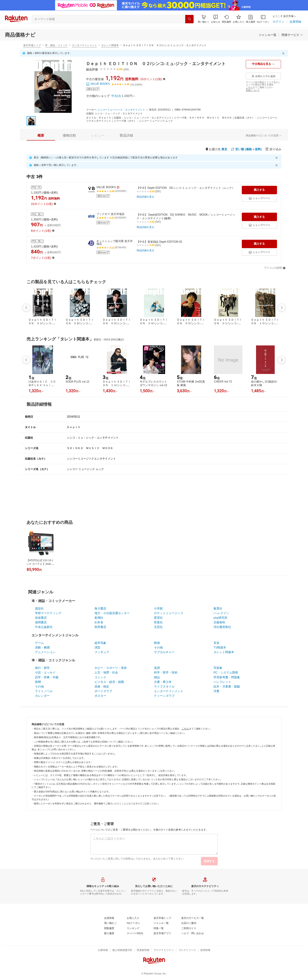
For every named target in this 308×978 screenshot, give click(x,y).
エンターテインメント (84, 45)
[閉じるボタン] (284, 53)
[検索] (189, 19)
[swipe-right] (281, 307)
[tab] (41, 135)
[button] (215, 19)
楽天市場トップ (32, 45)
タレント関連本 (110, 45)
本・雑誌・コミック (56, 45)
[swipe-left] (26, 307)
